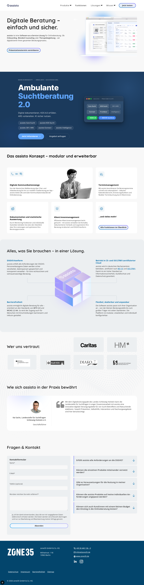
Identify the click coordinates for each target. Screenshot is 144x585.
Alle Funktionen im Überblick (113, 227)
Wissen (109, 5)
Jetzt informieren (30, 136)
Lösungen (95, 5)
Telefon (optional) (16, 484)
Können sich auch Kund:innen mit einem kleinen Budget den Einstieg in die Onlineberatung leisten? (103, 507)
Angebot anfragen (57, 136)
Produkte (64, 5)
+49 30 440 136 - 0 (83, 548)
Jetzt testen (127, 5)
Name (12, 463)
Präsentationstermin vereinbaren (24, 50)
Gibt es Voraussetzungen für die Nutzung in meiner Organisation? (100, 483)
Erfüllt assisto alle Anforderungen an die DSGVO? (99, 460)
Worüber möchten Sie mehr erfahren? (24, 494)
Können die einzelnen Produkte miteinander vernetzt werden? (101, 471)
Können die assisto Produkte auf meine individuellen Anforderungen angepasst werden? (103, 495)
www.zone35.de (82, 556)
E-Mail (12, 473)
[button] (143, 579)
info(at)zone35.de (83, 552)
